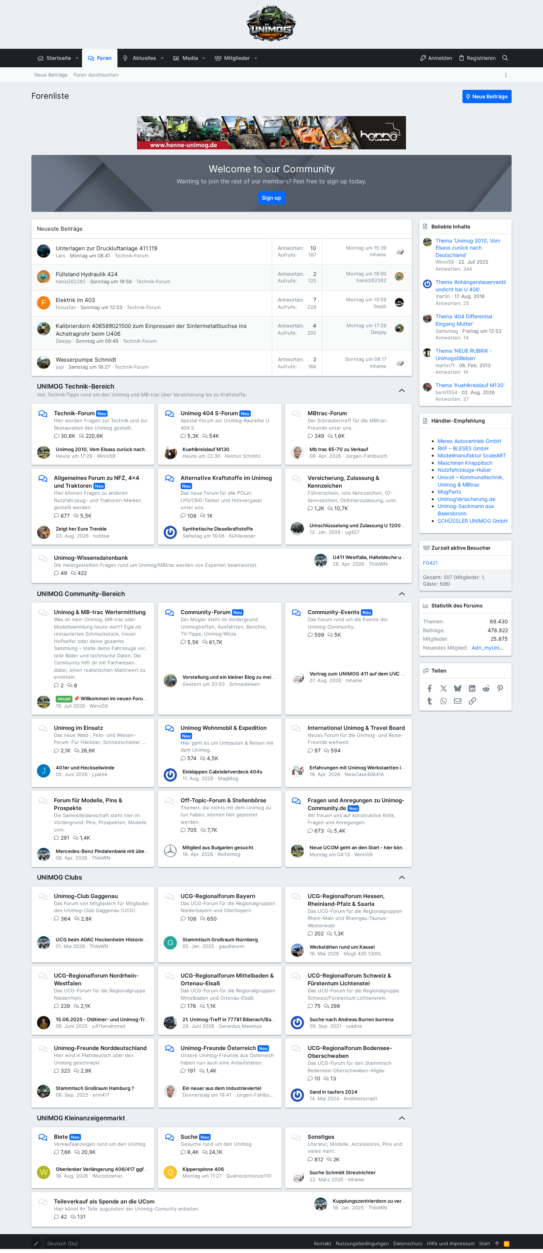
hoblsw (101, 536)
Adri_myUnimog (491, 647)
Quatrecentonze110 (248, 1176)
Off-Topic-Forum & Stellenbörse (223, 800)
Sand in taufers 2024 (334, 1092)
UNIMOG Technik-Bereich (75, 386)
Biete (61, 1136)
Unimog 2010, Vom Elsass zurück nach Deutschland (115, 449)
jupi (60, 367)
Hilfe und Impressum (451, 1243)
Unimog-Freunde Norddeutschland (100, 1047)
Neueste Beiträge (60, 228)
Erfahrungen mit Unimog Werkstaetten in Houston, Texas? (377, 768)
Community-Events (333, 612)
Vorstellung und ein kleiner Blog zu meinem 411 (236, 677)
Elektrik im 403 (75, 300)
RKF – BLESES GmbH (463, 448)
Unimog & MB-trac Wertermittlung (100, 612)
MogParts (449, 491)
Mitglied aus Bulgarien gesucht (217, 847)
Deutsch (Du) (62, 1243)
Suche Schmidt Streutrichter (343, 1172)
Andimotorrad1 (360, 1098)
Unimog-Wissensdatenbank (91, 557)
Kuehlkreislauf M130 (205, 449)
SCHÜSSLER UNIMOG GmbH (473, 521)
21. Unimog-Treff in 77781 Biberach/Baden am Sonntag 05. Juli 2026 (260, 1019)
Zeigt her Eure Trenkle (81, 529)
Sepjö (379, 306)
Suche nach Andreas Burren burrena (351, 1019)
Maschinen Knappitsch (465, 463)
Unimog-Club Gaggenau (86, 896)
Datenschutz (408, 1243)
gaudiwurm (231, 946)
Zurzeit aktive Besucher (461, 548)
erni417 (101, 1095)
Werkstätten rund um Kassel (342, 947)
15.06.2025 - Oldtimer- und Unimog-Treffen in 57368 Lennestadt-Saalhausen (145, 1019)
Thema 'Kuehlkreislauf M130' (470, 385)
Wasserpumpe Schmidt (86, 359)
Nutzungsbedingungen (362, 1243)
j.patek (99, 774)
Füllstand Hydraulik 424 (87, 274)
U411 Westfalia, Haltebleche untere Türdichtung (388, 557)
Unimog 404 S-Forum (209, 413)
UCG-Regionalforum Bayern (218, 896)
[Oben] (497, 1243)
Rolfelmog (229, 854)
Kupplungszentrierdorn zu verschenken (378, 1201)
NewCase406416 (364, 774)
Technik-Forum (131, 255)
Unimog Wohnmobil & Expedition (224, 727)
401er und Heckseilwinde (85, 768)
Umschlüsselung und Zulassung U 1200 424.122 (365, 525)
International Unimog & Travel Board (356, 727)
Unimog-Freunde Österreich (218, 1047)
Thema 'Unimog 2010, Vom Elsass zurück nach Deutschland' (468, 247)
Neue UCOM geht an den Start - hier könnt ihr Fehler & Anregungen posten (395, 847)
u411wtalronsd (108, 1026)
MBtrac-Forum (327, 413)
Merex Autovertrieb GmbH (469, 441)
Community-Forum (205, 612)
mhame (378, 254)
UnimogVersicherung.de (466, 499)
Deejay (63, 341)
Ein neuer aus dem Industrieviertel (221, 1088)
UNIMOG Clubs (59, 877)
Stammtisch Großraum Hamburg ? (95, 1088)
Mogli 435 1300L (363, 953)
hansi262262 (71, 281)
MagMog (228, 778)
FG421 (430, 563)
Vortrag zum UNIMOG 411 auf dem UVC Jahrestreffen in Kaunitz (383, 674)
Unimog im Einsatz (78, 727)
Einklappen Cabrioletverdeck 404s (222, 772)
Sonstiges (321, 1136)
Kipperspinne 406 (203, 1169)
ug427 (352, 532)
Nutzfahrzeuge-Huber (464, 470)
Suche (189, 1136)
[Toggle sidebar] (507, 75)
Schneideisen (244, 684)
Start (484, 1243)
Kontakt (322, 1243)
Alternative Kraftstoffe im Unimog (226, 477)
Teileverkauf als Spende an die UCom (104, 1201)
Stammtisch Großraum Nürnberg (220, 939)
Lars (60, 255)
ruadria (354, 1026)
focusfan (66, 307)
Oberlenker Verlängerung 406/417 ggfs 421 (106, 1169)
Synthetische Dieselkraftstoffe (217, 529)
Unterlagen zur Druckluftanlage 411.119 (106, 248)
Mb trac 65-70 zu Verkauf (339, 449)
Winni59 (106, 456)
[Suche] (505, 58)
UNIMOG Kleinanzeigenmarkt (81, 1118)
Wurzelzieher (107, 1176)
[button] (77, 58)
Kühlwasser (242, 536)
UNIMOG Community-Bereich (81, 593)
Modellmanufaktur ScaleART (472, 455)
